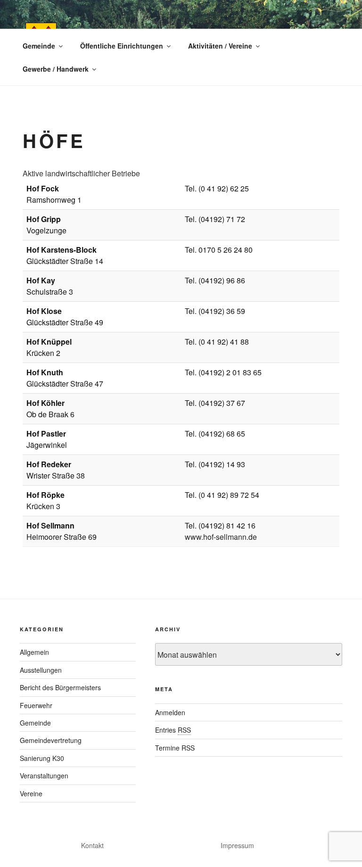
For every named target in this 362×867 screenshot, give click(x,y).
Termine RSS (175, 747)
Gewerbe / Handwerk (56, 69)
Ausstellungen (41, 670)
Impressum (237, 845)
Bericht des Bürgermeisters (60, 687)
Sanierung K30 (42, 758)
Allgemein (34, 652)
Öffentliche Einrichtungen (121, 45)
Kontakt (92, 845)
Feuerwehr (36, 705)
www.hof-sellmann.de (221, 536)
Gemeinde (39, 45)
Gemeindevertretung (51, 740)
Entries (173, 730)
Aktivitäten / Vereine (220, 45)
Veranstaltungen (44, 775)
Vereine (31, 793)
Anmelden (170, 712)
